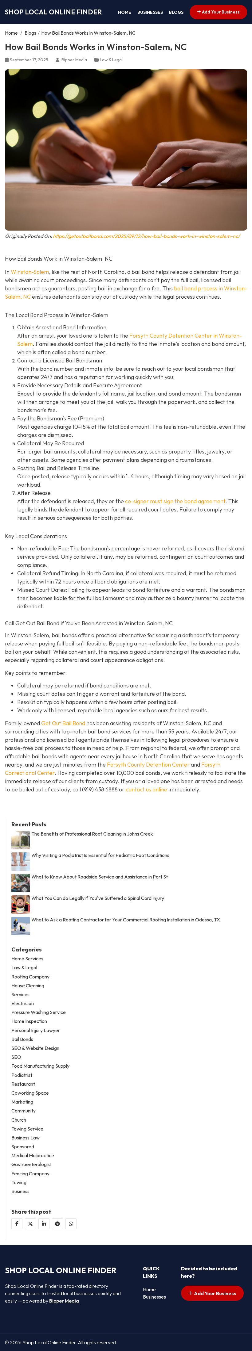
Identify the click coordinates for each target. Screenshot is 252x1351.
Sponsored (22, 1147)
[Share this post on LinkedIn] (43, 1223)
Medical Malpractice (32, 1155)
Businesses (150, 12)
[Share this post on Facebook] (16, 1223)
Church (18, 1120)
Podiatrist (21, 1075)
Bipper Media (64, 1301)
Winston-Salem (30, 271)
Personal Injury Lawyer (35, 1030)
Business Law (25, 1138)
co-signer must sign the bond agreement (175, 501)
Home (124, 12)
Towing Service (27, 1129)
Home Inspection (29, 1021)
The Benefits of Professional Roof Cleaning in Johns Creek (92, 834)
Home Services (27, 959)
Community (23, 1111)
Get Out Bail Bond (63, 723)
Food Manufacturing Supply (40, 1066)
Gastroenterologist (31, 1164)
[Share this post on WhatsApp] (71, 1223)
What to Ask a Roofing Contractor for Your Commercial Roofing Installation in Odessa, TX (125, 920)
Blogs (176, 12)
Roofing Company (30, 977)
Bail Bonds (22, 1039)
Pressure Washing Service (38, 1012)
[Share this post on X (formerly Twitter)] (30, 1223)
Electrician (22, 1003)
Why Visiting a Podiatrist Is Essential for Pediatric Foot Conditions (100, 855)
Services (20, 994)
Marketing (22, 1102)
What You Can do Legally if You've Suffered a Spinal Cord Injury (97, 898)
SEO (16, 1057)
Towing (18, 1182)
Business (20, 1191)
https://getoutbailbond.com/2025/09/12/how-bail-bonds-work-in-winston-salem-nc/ (146, 236)
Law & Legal (111, 60)
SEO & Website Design (35, 1048)
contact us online (146, 789)
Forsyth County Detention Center (148, 764)
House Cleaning (27, 986)
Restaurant (23, 1084)
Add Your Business (220, 12)
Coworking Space (30, 1093)
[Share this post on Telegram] (57, 1223)
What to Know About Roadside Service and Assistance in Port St (99, 877)
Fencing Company (30, 1174)
